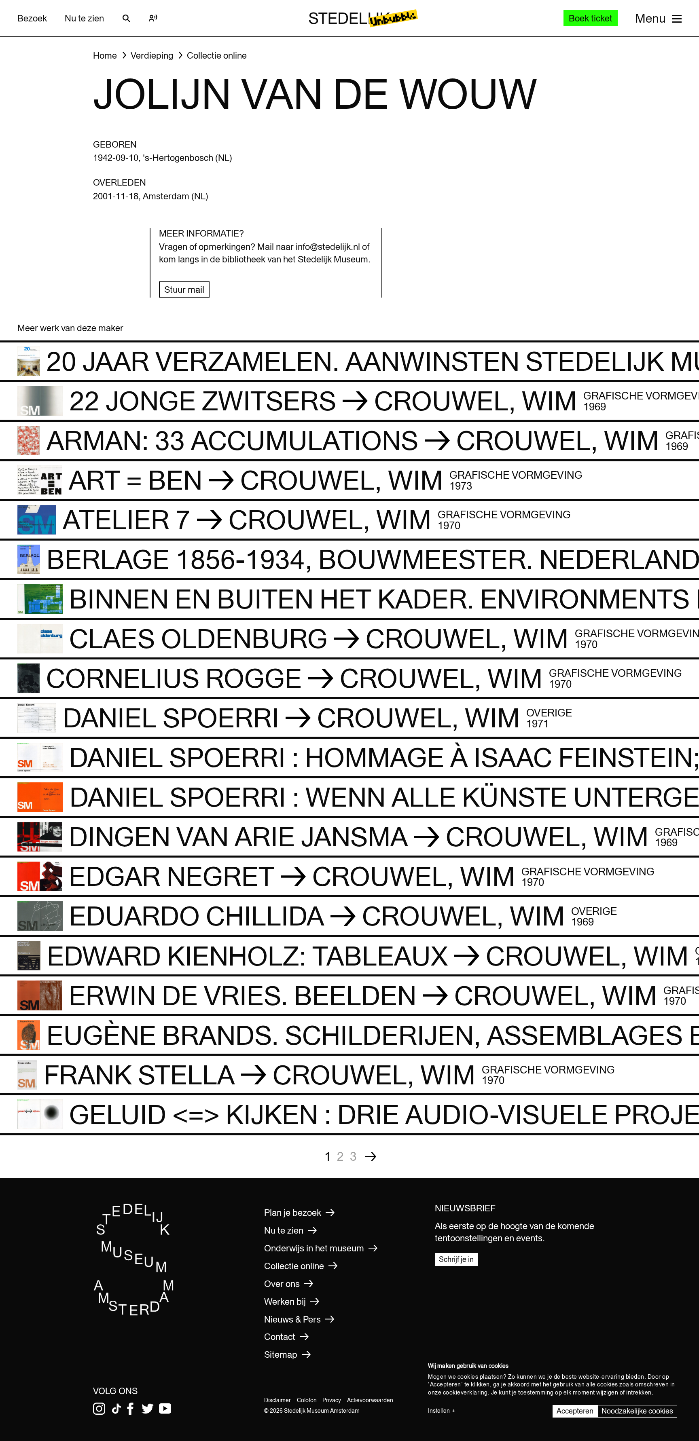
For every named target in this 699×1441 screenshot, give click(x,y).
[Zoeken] (126, 18)
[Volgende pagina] (370, 1156)
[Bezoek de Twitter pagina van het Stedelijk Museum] (148, 1409)
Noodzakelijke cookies (637, 1411)
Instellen (439, 1410)
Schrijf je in (456, 1259)
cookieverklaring (465, 1392)
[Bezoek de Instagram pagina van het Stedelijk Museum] (99, 1409)
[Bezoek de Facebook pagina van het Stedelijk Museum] (130, 1409)
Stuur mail (184, 289)
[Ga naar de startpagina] (134, 1313)
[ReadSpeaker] (153, 18)
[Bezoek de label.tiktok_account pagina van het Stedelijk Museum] (116, 1409)
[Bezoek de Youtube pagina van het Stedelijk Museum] (165, 1409)
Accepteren (575, 1411)
